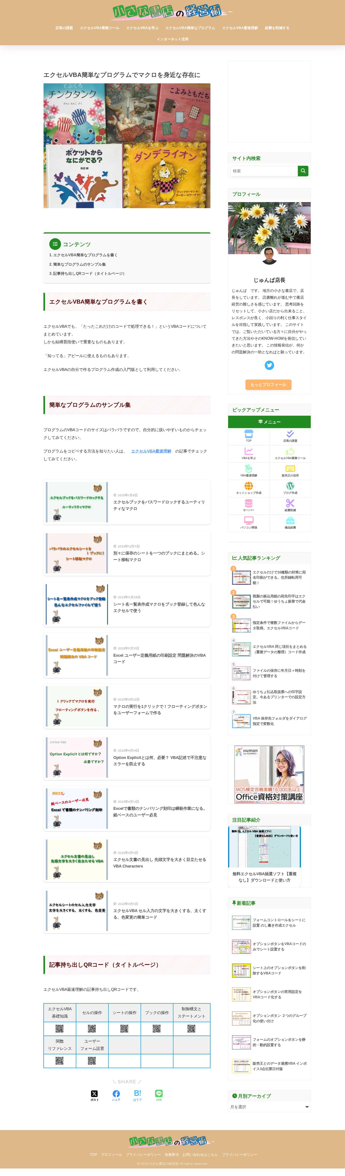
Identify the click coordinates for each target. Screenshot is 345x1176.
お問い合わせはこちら (200, 1155)
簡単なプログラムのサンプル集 (79, 264)
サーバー (248, 510)
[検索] (303, 171)
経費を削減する (277, 28)
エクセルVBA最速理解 (240, 28)
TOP (249, 440)
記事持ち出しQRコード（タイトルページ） (89, 273)
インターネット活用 (172, 39)
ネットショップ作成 (248, 492)
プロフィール (111, 1155)
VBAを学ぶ (249, 458)
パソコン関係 (248, 527)
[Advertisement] (269, 101)
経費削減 (290, 510)
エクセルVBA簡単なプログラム (190, 28)
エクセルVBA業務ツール (99, 28)
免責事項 (172, 1155)
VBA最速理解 (248, 475)
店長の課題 (64, 28)
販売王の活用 (290, 475)
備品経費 (290, 527)
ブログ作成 (290, 492)
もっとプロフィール (268, 384)
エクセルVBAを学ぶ (142, 28)
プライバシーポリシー (143, 1155)
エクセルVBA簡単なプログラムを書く (85, 255)
